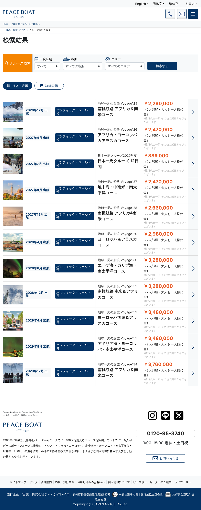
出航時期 (45, 59)
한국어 (190, 4)
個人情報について (119, 482)
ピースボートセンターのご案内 (152, 482)
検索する (162, 66)
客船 (74, 59)
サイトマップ (18, 482)
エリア (116, 59)
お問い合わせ (169, 458)
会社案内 (46, 482)
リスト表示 (19, 86)
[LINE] (165, 415)
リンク (33, 482)
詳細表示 (51, 86)
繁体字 (173, 4)
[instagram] (152, 415)
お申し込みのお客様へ (91, 482)
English (140, 4)
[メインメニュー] (193, 14)
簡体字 (157, 4)
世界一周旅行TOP (15, 30)
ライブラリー (183, 482)
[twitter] (178, 415)
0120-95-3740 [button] (165, 433)
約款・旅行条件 (64, 482)
